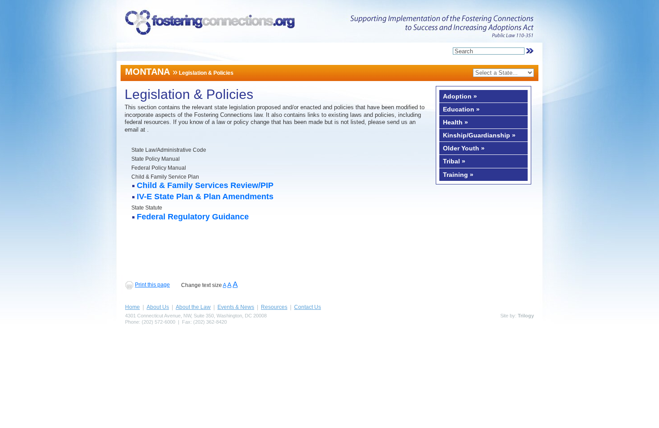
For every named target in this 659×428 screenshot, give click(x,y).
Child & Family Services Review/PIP (205, 186)
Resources (274, 307)
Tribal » (454, 161)
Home (132, 307)
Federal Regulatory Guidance (193, 217)
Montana (147, 72)
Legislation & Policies (206, 73)
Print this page (152, 285)
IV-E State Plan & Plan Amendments (205, 197)
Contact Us (307, 307)
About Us (158, 307)
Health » (455, 122)
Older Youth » (464, 148)
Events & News (235, 307)
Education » (461, 109)
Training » (458, 174)
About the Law (193, 307)
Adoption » (460, 96)
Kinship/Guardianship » (479, 135)
